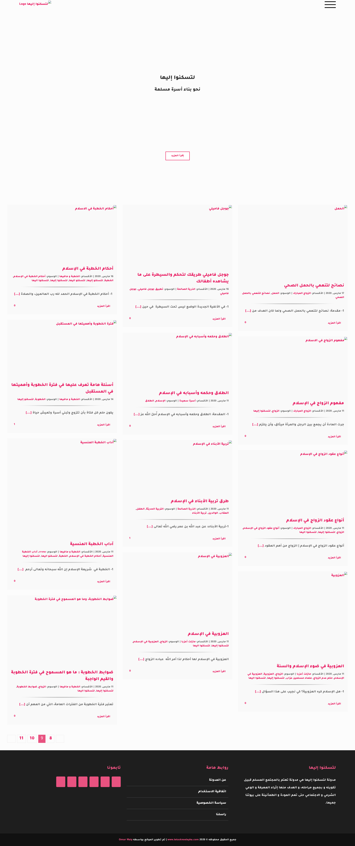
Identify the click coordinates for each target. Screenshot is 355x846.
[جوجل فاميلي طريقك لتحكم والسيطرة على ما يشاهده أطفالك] (177, 235)
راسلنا (221, 814)
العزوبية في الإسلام (208, 634)
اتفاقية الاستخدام (212, 791)
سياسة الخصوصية (211, 803)
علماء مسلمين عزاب (299, 678)
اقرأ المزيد (334, 323)
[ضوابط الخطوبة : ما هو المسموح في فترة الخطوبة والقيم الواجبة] (62, 630)
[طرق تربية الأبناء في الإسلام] (177, 466)
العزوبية (269, 674)
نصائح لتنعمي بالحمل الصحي (314, 286)
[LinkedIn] (60, 782)
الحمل (275, 293)
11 (21, 738)
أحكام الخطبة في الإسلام (87, 269)
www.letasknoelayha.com (183, 839)
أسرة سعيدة (187, 401)
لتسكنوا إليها (58, 280)
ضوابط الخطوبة (27, 687)
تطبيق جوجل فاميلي (150, 289)
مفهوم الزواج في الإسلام (318, 403)
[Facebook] (116, 782)
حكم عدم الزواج (323, 678)
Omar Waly (125, 839)
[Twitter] (105, 782)
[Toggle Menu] (330, 4)
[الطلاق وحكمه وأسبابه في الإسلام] (177, 358)
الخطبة (108, 280)
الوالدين (213, 513)
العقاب (224, 513)
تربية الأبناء (199, 513)
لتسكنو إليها (95, 280)
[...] (248, 311)
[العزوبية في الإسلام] (177, 589)
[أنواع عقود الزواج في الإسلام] (293, 481)
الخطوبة (40, 399)
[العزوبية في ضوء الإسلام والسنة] (293, 615)
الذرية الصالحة (186, 289)
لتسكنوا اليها (40, 280)
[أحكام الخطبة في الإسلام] (62, 232)
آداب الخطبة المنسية (91, 544)
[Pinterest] (82, 782)
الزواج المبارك (302, 293)
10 (32, 738)
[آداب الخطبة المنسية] (62, 487)
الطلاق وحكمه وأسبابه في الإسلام (194, 393)
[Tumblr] (71, 782)
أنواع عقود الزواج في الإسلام (315, 521)
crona (42, 552)
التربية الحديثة (155, 509)
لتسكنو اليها (77, 280)
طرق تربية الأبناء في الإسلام (200, 501)
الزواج (275, 411)
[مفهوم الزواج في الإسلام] (293, 366)
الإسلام (160, 401)
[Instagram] (94, 782)
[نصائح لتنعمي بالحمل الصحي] (293, 241)
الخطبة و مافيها (69, 276)
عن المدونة (217, 780)
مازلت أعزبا (188, 641)
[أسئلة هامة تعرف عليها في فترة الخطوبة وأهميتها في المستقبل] (62, 348)
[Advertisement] (177, 28)
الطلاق (149, 401)
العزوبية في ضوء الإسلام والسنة (310, 666)
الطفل (140, 509)
